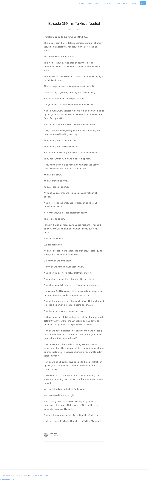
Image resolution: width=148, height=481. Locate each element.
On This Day (107, 3)
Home (82, 3)
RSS (142, 3)
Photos (97, 3)
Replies (134, 3)
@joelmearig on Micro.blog (38, 475)
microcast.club (8, 479)
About (90, 3)
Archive (125, 3)
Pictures (117, 3)
